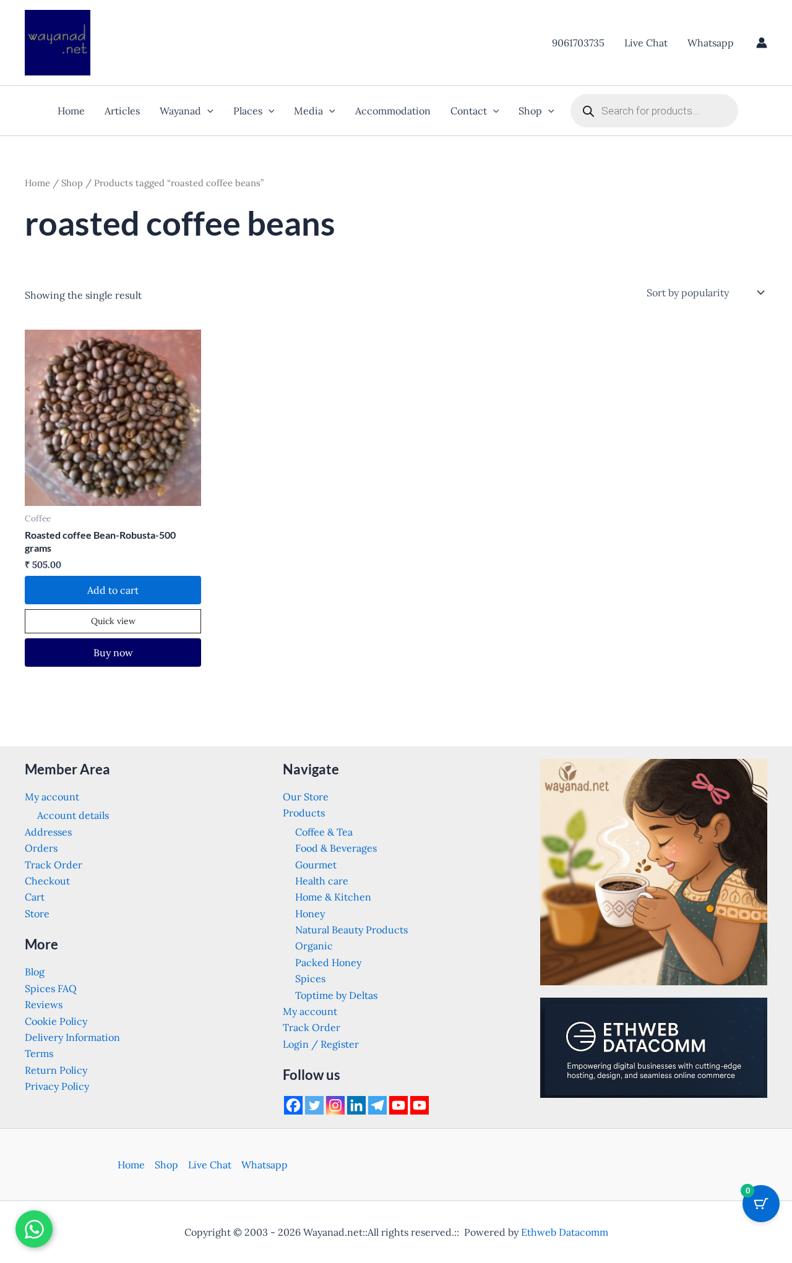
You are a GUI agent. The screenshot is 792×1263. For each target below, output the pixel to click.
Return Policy (56, 1070)
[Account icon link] (761, 42)
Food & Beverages (336, 848)
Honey (310, 913)
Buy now (113, 652)
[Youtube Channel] (419, 1105)
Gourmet (316, 864)
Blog (35, 971)
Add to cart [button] (113, 590)
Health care (321, 881)
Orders (41, 848)
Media (308, 111)
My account (52, 796)
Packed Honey (328, 962)
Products (304, 813)
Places (247, 111)
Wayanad (180, 111)
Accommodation (393, 111)
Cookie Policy (56, 1021)
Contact (468, 111)
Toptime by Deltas (336, 995)
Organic (314, 946)
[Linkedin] (356, 1105)
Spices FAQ (51, 988)
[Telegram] (377, 1105)
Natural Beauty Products (351, 929)
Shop (530, 111)
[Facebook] (293, 1105)
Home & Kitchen (333, 897)
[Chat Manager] (34, 1229)
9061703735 (578, 42)
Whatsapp (710, 42)
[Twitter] (314, 1105)
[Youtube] (398, 1105)
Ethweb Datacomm (564, 1232)
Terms (39, 1053)
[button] (207, 110)
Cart (35, 897)
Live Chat (646, 42)
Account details (73, 815)
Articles (122, 111)
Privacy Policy (57, 1086)
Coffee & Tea (324, 832)
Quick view (113, 621)
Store (37, 913)
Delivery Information (72, 1037)
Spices (310, 978)
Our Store (306, 796)
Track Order (53, 864)
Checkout (47, 881)
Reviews (43, 1004)
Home (71, 111)
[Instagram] (335, 1105)
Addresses (48, 832)
